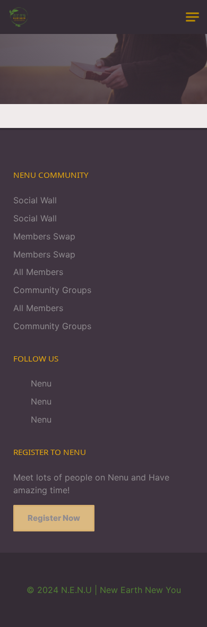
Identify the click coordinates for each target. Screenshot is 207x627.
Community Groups (52, 290)
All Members (38, 272)
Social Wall (35, 200)
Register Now (54, 518)
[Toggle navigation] (192, 17)
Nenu (39, 383)
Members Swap (44, 236)
